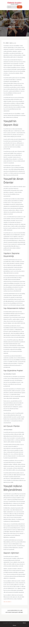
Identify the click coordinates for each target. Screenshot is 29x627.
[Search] (19, 6)
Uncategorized (7, 601)
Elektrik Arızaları (14, 3)
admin (7, 43)
